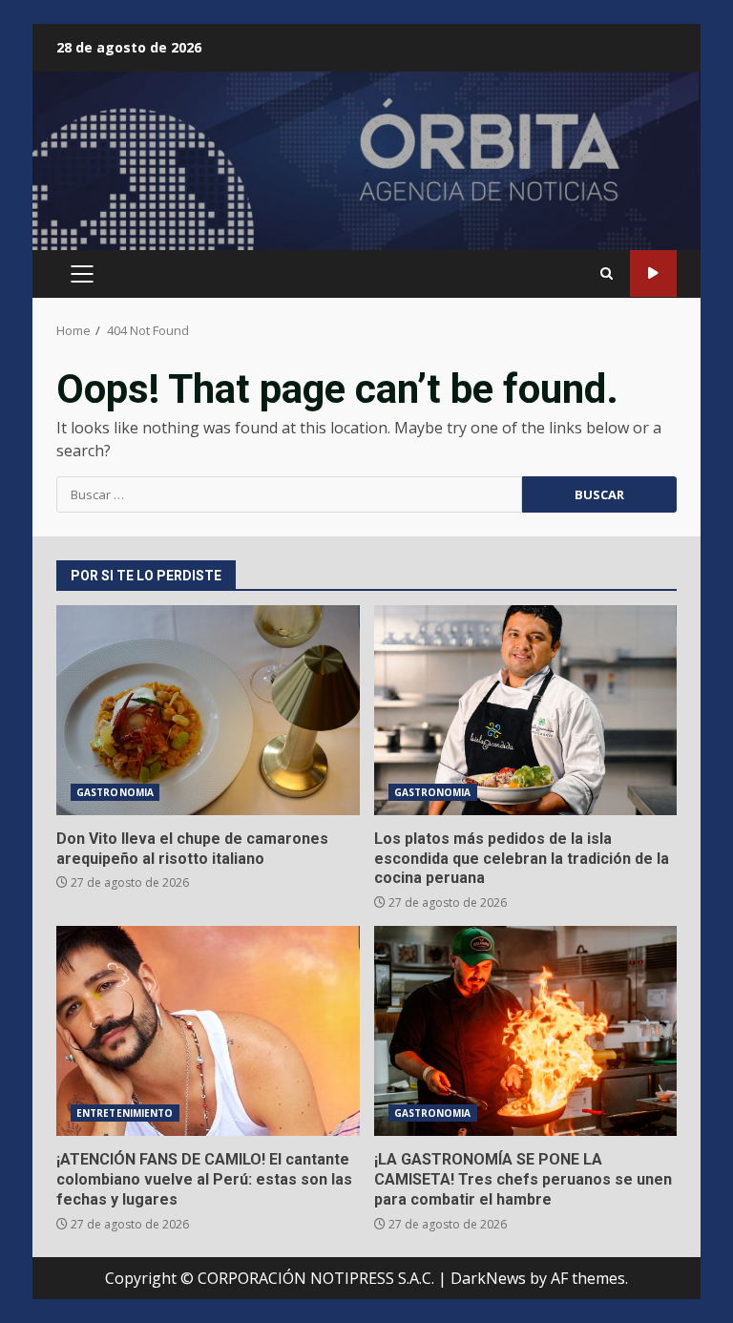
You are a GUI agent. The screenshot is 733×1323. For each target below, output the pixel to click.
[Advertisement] (366, 168)
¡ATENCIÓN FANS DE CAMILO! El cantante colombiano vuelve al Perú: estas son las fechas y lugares (208, 1031)
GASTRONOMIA (115, 792)
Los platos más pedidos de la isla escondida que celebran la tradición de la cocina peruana (526, 710)
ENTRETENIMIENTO (125, 1113)
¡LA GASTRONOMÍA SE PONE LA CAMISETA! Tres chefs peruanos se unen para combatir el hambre (526, 1031)
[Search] (606, 273)
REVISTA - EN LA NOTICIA (653, 273)
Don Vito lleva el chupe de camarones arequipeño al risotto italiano (208, 710)
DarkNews (488, 1278)
